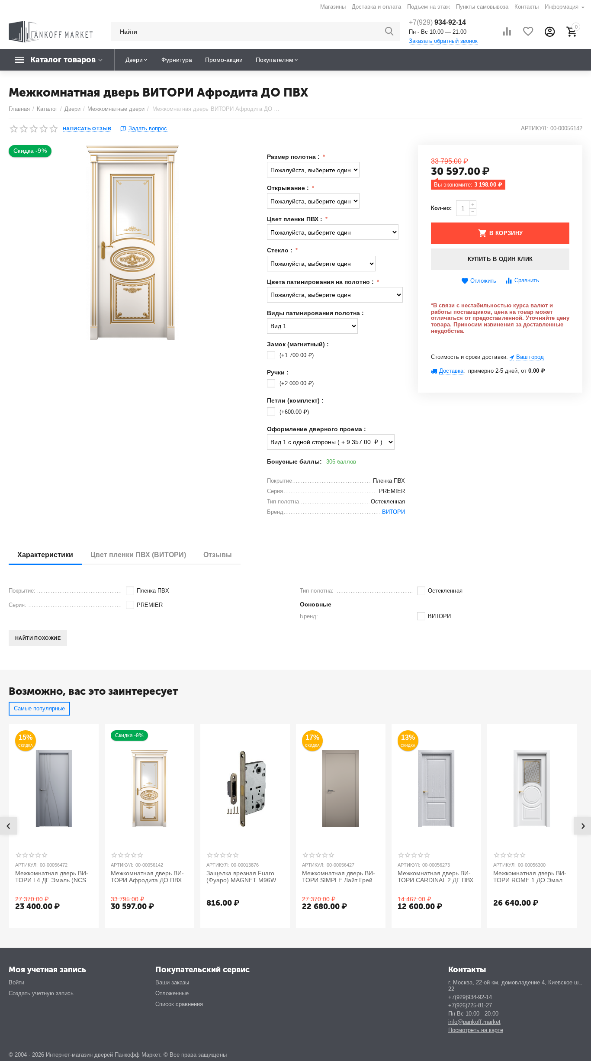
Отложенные (172, 993)
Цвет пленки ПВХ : (295, 219)
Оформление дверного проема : (316, 429)
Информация (562, 6)
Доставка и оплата (376, 6)
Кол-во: (441, 208)
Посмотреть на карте (475, 1030)
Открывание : (289, 187)
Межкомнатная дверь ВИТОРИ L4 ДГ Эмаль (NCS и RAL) (53, 877)
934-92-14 (437, 22)
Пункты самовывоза (482, 6)
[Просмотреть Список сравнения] (507, 31)
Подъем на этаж (428, 6)
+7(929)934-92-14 (470, 997)
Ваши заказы (172, 982)
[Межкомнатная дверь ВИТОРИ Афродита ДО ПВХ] (132, 242)
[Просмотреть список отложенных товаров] (528, 31)
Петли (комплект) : (295, 400)
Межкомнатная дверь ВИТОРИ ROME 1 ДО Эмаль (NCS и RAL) (529, 877)
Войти (16, 982)
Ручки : (278, 372)
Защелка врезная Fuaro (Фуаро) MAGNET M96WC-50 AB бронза (244, 877)
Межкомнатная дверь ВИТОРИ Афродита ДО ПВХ (147, 877)
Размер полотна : (294, 156)
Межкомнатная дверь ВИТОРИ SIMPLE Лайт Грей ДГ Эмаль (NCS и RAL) (338, 877)
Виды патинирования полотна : (315, 313)
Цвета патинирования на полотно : (321, 281)
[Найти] (389, 31)
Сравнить (526, 280)
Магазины (333, 6)
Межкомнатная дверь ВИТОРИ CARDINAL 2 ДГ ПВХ (435, 877)
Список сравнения (179, 1004)
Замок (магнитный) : (298, 344)
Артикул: (534, 128)
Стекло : (280, 250)
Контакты (526, 6)
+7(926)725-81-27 (470, 1005)
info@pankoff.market (474, 1022)
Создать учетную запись (41, 993)
